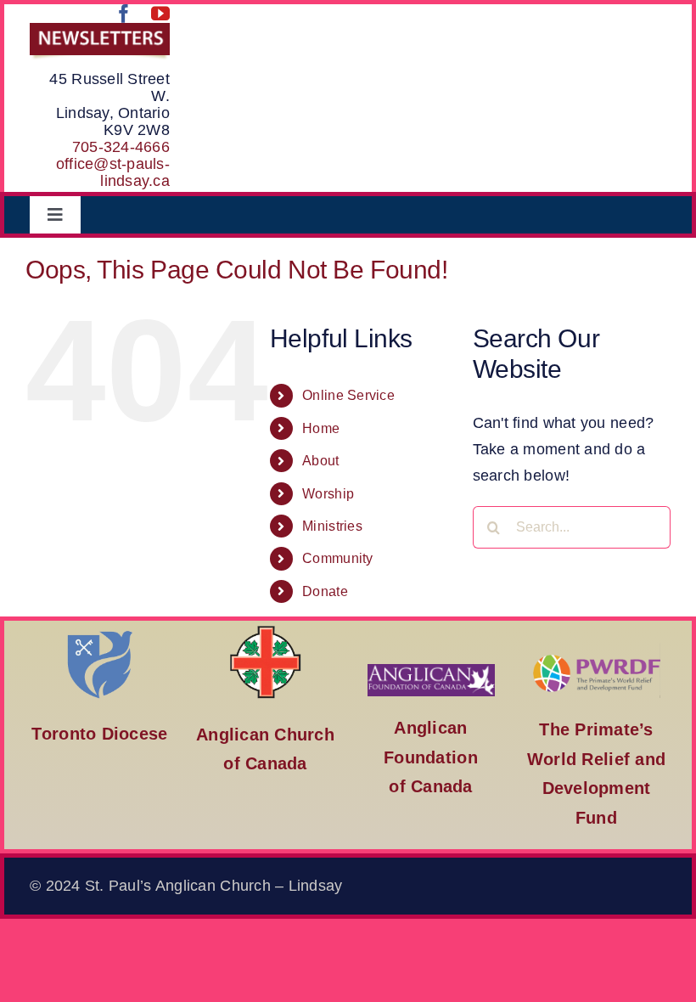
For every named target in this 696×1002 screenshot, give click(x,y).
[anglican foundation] (431, 671)
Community (337, 558)
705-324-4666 (121, 146)
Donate (325, 591)
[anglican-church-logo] (265, 629)
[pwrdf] (596, 650)
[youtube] (160, 13)
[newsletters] (100, 30)
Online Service (348, 395)
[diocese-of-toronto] (100, 629)
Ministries (332, 526)
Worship (328, 494)
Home (321, 428)
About (320, 460)
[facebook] (124, 13)
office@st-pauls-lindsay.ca (113, 172)
